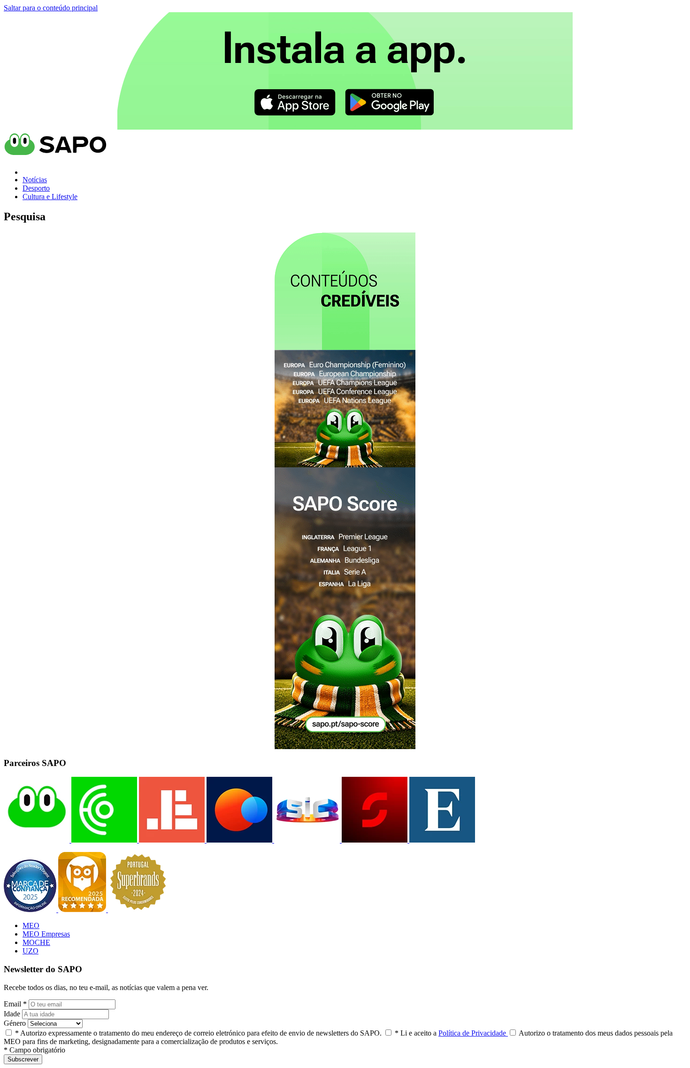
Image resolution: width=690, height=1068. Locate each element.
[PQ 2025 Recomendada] (83, 909)
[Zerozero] (238, 840)
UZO (30, 951)
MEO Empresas (46, 934)
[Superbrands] (138, 909)
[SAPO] (36, 840)
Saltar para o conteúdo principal (51, 8)
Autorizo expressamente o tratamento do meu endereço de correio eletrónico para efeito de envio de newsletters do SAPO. (198, 1033)
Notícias (35, 180)
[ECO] (103, 840)
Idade (12, 1014)
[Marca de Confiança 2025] (31, 909)
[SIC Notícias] (373, 840)
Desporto (36, 188)
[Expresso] (441, 840)
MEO (31, 925)
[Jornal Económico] (171, 840)
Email (15, 1004)
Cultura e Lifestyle (50, 197)
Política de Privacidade (473, 1033)
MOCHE (36, 942)
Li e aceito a (451, 1033)
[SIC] (306, 840)
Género (15, 1023)
